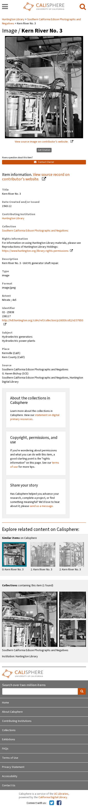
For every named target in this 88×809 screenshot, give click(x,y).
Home (5, 703)
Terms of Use (10, 758)
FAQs (5, 749)
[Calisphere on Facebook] (59, 803)
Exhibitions (8, 739)
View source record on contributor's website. (36, 177)
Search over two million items (24, 685)
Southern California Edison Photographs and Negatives (41, 21)
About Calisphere (12, 712)
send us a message (41, 506)
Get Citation (44, 150)
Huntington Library (13, 19)
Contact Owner (46, 162)
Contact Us (8, 785)
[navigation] (5, 7)
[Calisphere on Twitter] (51, 803)
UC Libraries (61, 794)
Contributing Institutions (17, 721)
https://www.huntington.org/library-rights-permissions (35, 251)
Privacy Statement (13, 767)
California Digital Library (52, 797)
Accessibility (9, 776)
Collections (9, 730)
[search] (83, 7)
